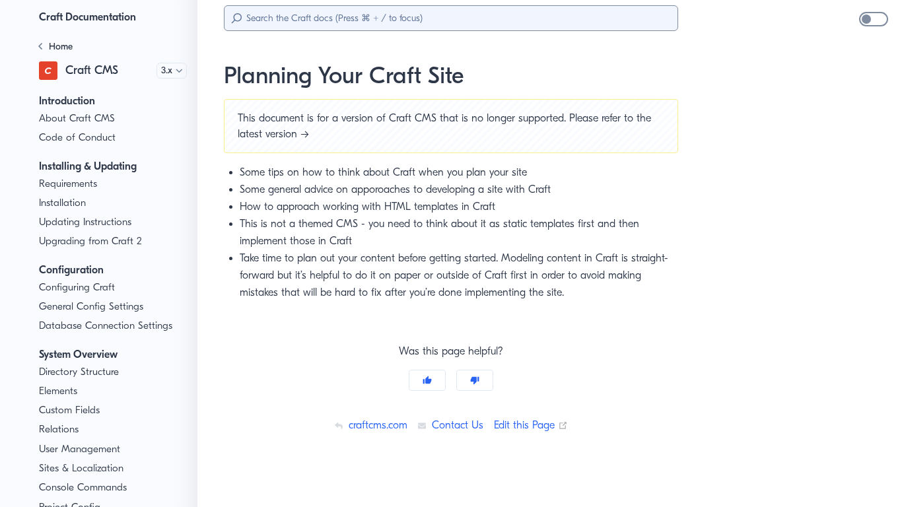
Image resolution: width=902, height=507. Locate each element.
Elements (58, 391)
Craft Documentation (87, 17)
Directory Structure (79, 372)
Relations (59, 429)
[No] (474, 380)
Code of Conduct (77, 137)
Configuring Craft (77, 287)
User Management (79, 449)
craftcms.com (376, 425)
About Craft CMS (77, 118)
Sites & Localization (81, 468)
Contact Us (456, 425)
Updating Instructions (85, 222)
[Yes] (427, 380)
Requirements (68, 183)
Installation (62, 203)
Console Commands (83, 487)
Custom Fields (69, 410)
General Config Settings (91, 306)
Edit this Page (531, 425)
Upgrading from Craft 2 (90, 241)
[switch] (873, 19)
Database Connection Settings (105, 325)
